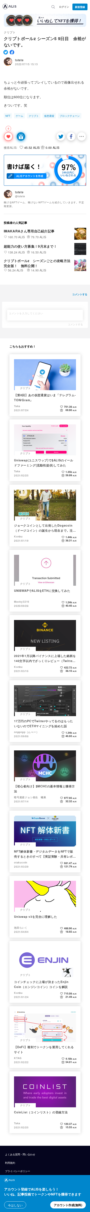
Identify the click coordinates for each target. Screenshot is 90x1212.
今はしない (15, 1205)
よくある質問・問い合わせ (20, 1154)
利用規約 (10, 1162)
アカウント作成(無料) (68, 1205)
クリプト (9, 32)
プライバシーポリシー (17, 1171)
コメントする (75, 324)
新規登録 (80, 7)
